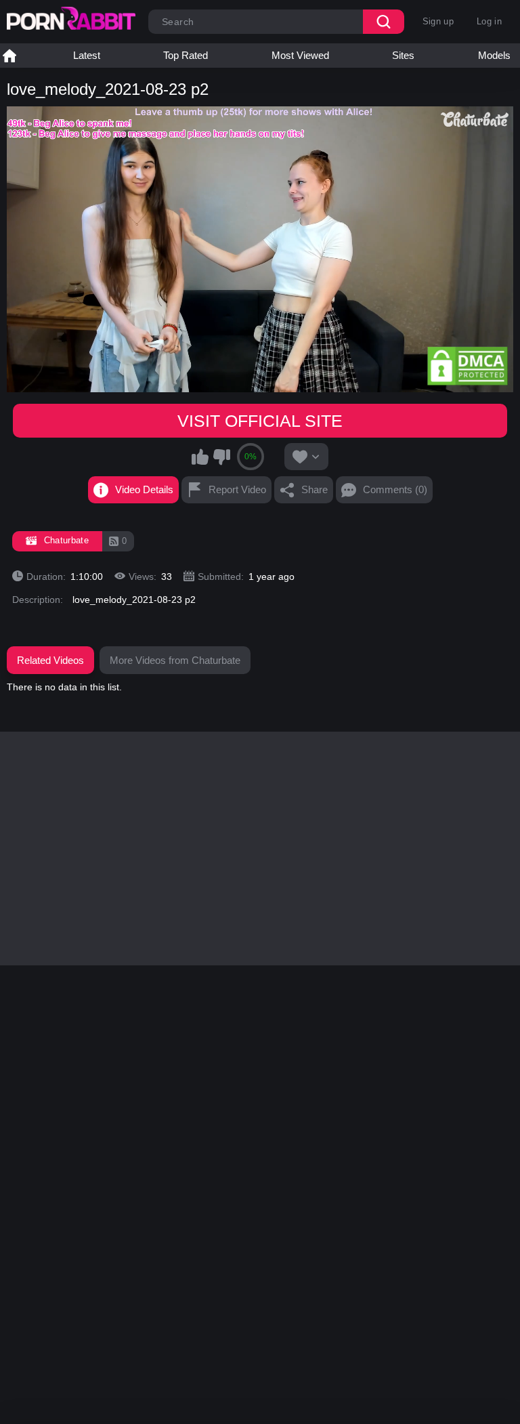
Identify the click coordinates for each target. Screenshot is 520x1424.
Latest (86, 55)
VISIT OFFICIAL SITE (260, 420)
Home (9, 55)
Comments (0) (395, 489)
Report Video (237, 489)
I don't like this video (221, 456)
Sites (403, 55)
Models (494, 55)
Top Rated (185, 55)
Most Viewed (300, 55)
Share (314, 489)
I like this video (200, 456)
